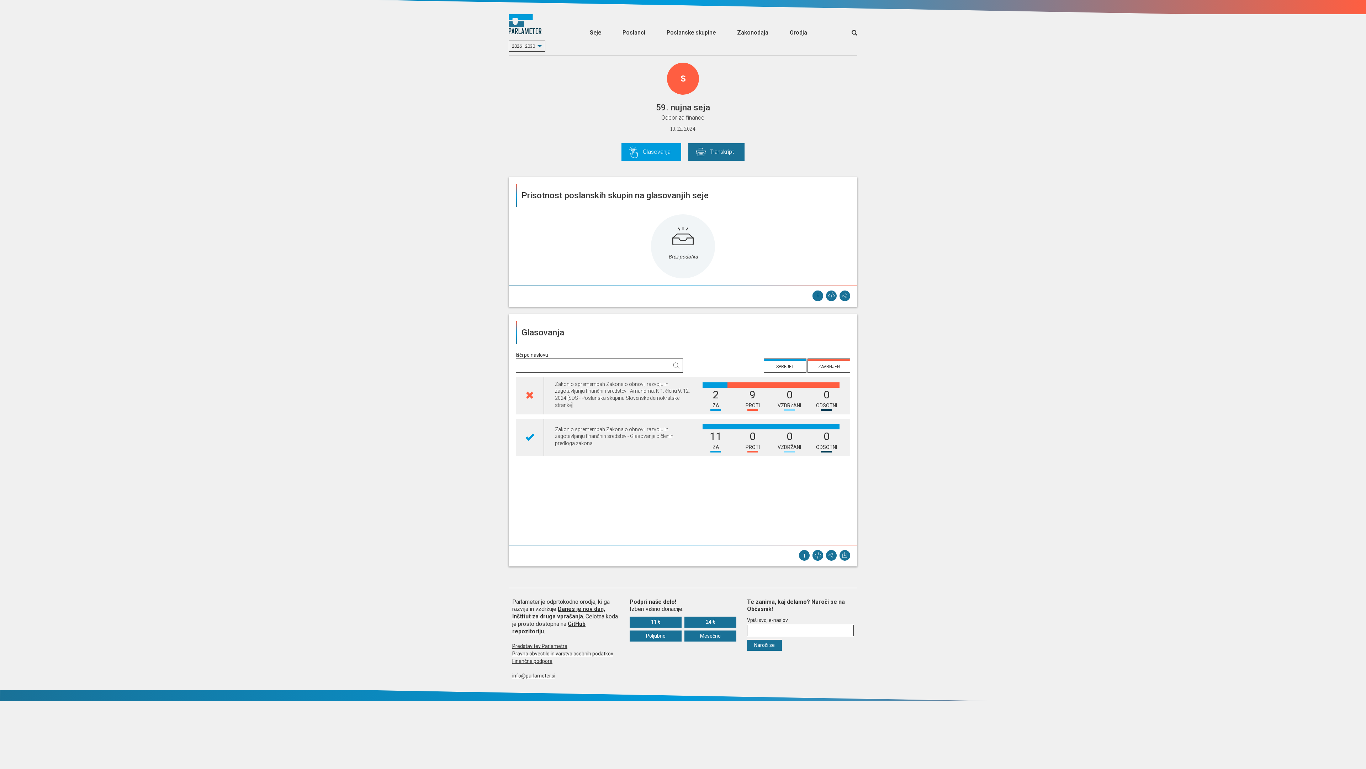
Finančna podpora (532, 661)
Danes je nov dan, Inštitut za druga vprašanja (558, 613)
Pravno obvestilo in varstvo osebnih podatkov (562, 653)
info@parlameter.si (533, 676)
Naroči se (764, 645)
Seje (595, 32)
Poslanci (634, 32)
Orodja (798, 32)
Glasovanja (657, 151)
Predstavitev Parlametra (539, 646)
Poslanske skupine (691, 32)
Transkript (722, 151)
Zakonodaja (752, 32)
